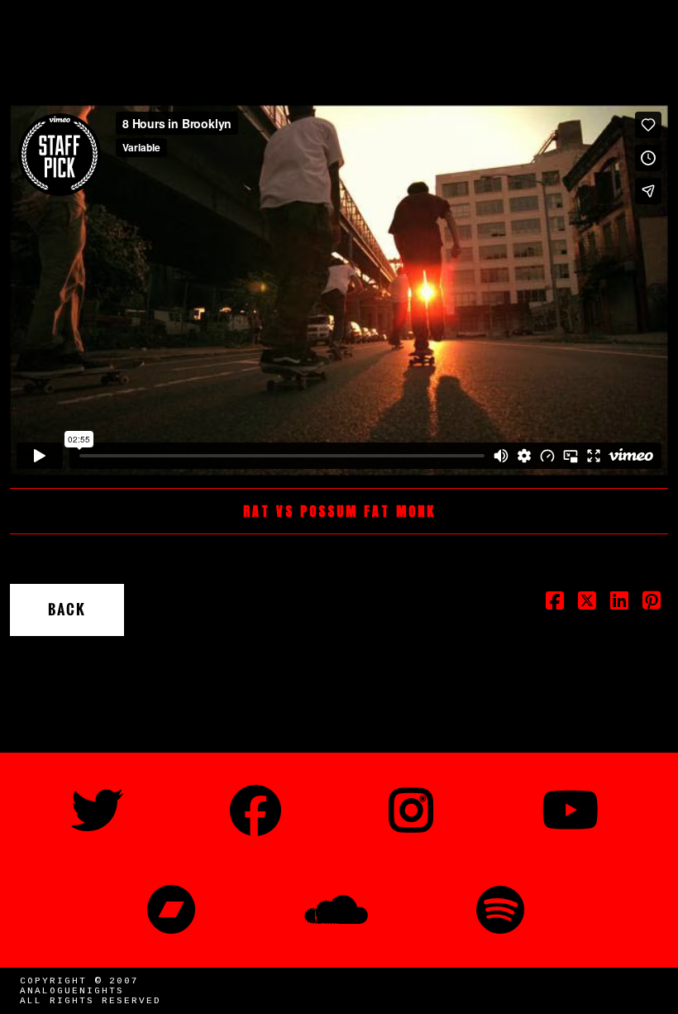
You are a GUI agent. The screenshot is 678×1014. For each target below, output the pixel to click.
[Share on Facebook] (555, 605)
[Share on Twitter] (587, 605)
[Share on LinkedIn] (620, 605)
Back (67, 609)
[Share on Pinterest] (652, 605)
